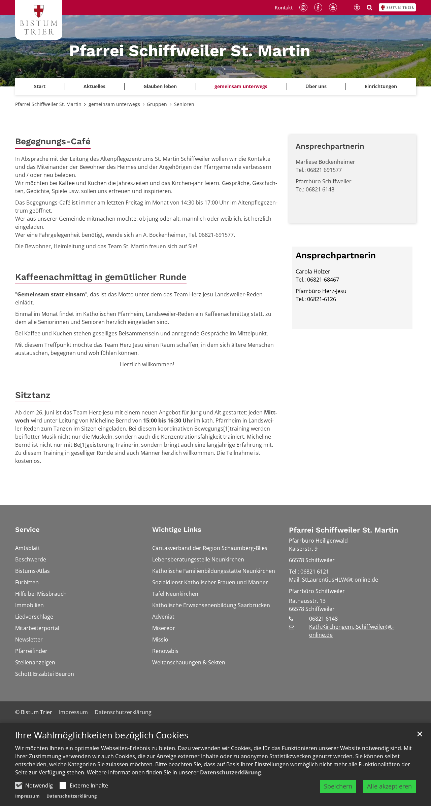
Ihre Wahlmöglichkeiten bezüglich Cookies (101, 735)
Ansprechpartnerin (330, 146)
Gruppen (157, 104)
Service (27, 529)
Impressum (27, 796)
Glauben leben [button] (160, 86)
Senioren (184, 104)
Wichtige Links (176, 529)
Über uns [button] (316, 86)
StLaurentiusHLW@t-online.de (340, 579)
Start (39, 86)
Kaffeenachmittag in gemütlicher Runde (101, 277)
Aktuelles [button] (94, 86)
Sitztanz (33, 395)
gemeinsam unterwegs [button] (240, 86)
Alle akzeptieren (389, 786)
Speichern (338, 786)
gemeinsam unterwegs (114, 104)
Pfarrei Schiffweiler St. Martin (48, 104)
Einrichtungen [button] (381, 86)
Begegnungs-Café (53, 141)
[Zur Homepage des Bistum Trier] (397, 7)
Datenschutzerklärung (230, 772)
